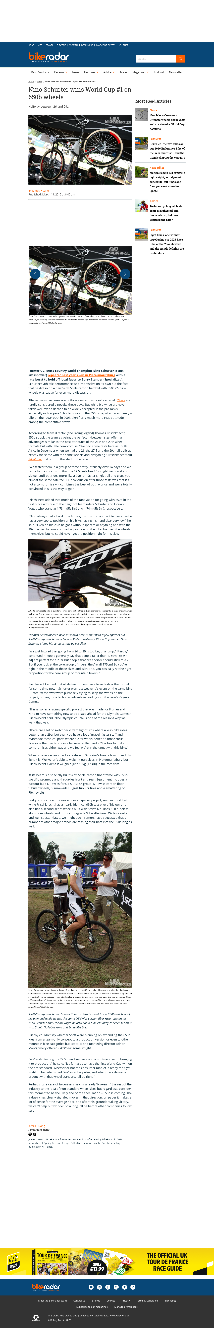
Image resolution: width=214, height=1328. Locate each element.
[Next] (125, 274)
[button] (80, 285)
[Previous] (35, 274)
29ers (121, 400)
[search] (180, 59)
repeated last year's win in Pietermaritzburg (81, 375)
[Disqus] (83, 1202)
